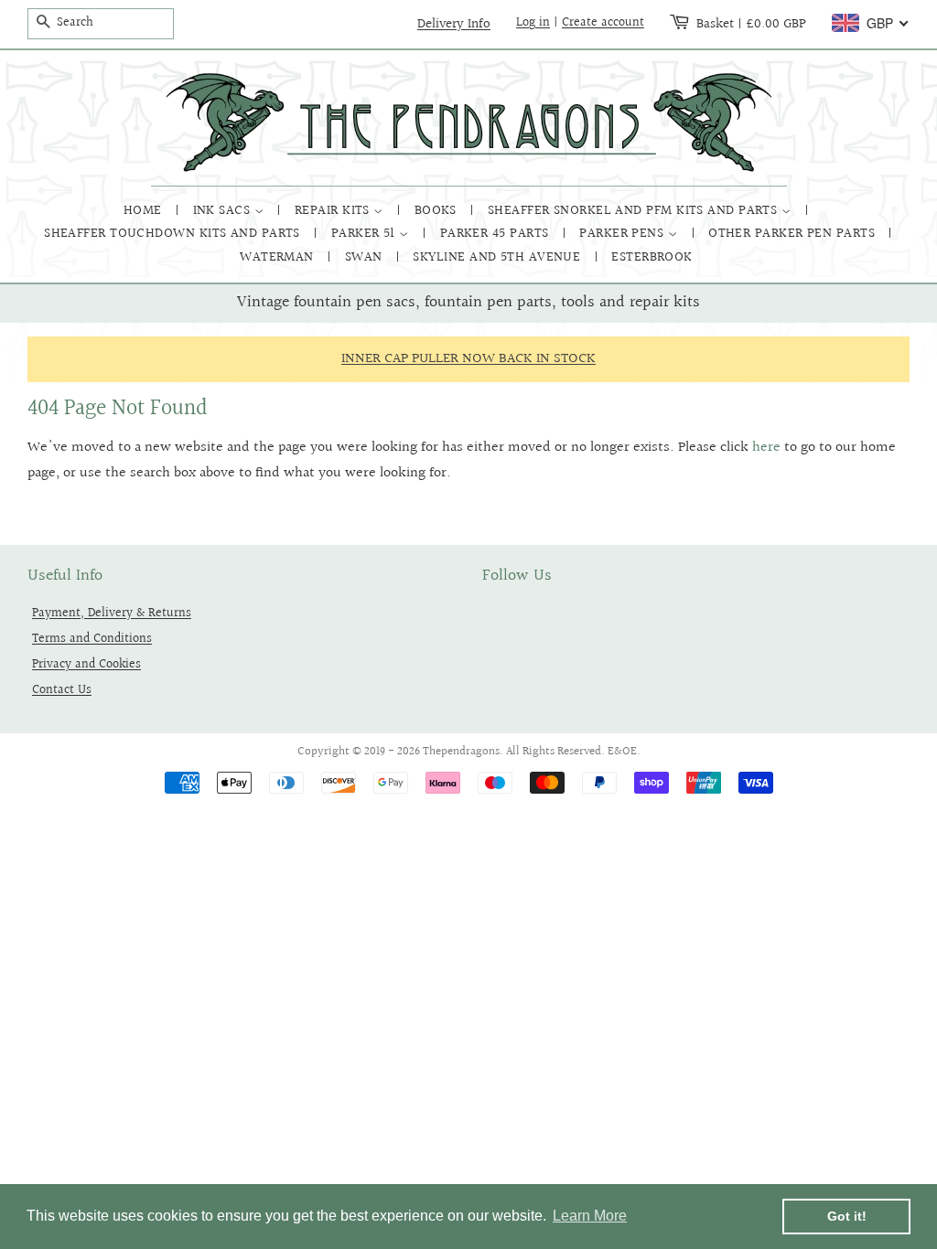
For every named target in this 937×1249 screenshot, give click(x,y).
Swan (365, 257)
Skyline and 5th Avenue (498, 257)
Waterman (279, 257)
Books (438, 210)
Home (145, 210)
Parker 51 (365, 233)
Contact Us (62, 689)
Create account (603, 23)
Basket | (751, 24)
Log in (533, 23)
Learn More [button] (590, 1215)
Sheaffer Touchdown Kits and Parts (174, 233)
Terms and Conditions (92, 638)
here (766, 447)
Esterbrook (652, 257)
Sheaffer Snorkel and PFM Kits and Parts (634, 210)
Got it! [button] (847, 1216)
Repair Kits (334, 210)
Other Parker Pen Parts (793, 233)
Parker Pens (623, 233)
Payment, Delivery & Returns (111, 613)
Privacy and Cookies (86, 664)
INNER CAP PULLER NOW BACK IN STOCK (468, 358)
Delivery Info (453, 24)
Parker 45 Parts (496, 233)
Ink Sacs (223, 210)
